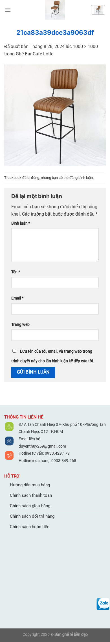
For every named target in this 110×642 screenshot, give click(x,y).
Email (17, 298)
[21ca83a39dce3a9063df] (55, 115)
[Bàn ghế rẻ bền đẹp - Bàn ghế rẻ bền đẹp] (55, 10)
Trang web (20, 324)
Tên (15, 272)
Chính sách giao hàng (30, 505)
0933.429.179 (57, 453)
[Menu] (7, 10)
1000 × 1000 (85, 46)
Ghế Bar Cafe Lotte (34, 54)
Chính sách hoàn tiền (29, 526)
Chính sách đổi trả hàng (32, 516)
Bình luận (20, 223)
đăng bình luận (81, 177)
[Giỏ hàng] (98, 10)
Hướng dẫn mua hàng (30, 484)
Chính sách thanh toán (31, 495)
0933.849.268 (63, 460)
